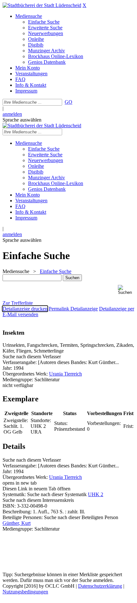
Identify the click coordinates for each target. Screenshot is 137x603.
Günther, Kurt (17, 523)
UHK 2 (95, 494)
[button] (126, 290)
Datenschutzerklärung (100, 586)
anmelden (12, 114)
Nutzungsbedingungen (25, 591)
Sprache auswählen (22, 120)
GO (68, 102)
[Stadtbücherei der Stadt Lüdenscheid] (42, 5)
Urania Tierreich (65, 373)
